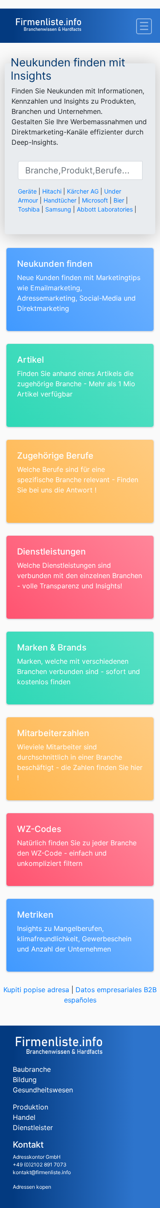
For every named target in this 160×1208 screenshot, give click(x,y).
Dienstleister (33, 1127)
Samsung (58, 209)
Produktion (30, 1107)
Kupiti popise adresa (36, 989)
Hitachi (51, 191)
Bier (118, 200)
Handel (24, 1117)
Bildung (25, 1079)
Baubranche (32, 1069)
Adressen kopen (32, 1187)
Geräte (27, 191)
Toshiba (29, 209)
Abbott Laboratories (105, 209)
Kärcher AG (83, 191)
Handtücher (60, 200)
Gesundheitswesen (43, 1090)
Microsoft (95, 200)
